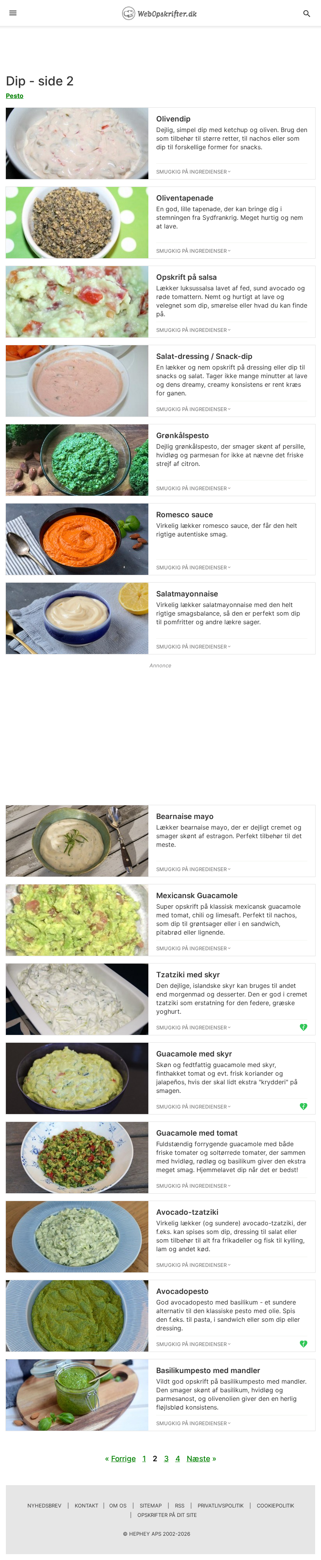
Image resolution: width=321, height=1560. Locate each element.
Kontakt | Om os (100, 1505)
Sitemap (151, 1505)
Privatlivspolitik (220, 1505)
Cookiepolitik (275, 1505)
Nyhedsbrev (44, 1505)
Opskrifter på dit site (167, 1515)
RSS (179, 1505)
